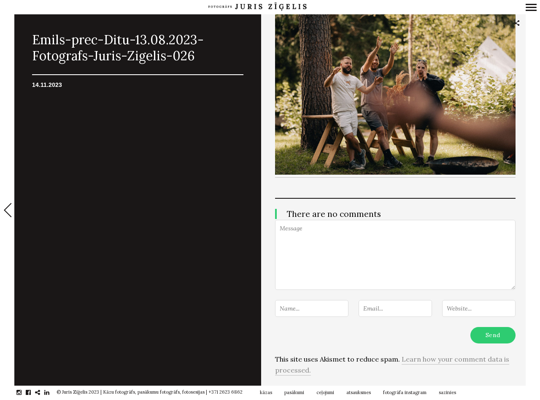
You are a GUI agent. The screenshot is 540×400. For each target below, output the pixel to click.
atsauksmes (358, 392)
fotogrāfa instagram (405, 392)
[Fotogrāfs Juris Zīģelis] (257, 7)
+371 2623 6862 (225, 392)
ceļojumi (325, 392)
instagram (23, 392)
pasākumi (294, 392)
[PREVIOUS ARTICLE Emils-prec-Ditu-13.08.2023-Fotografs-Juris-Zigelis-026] (7, 211)
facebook (32, 392)
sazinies (447, 392)
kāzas (266, 392)
